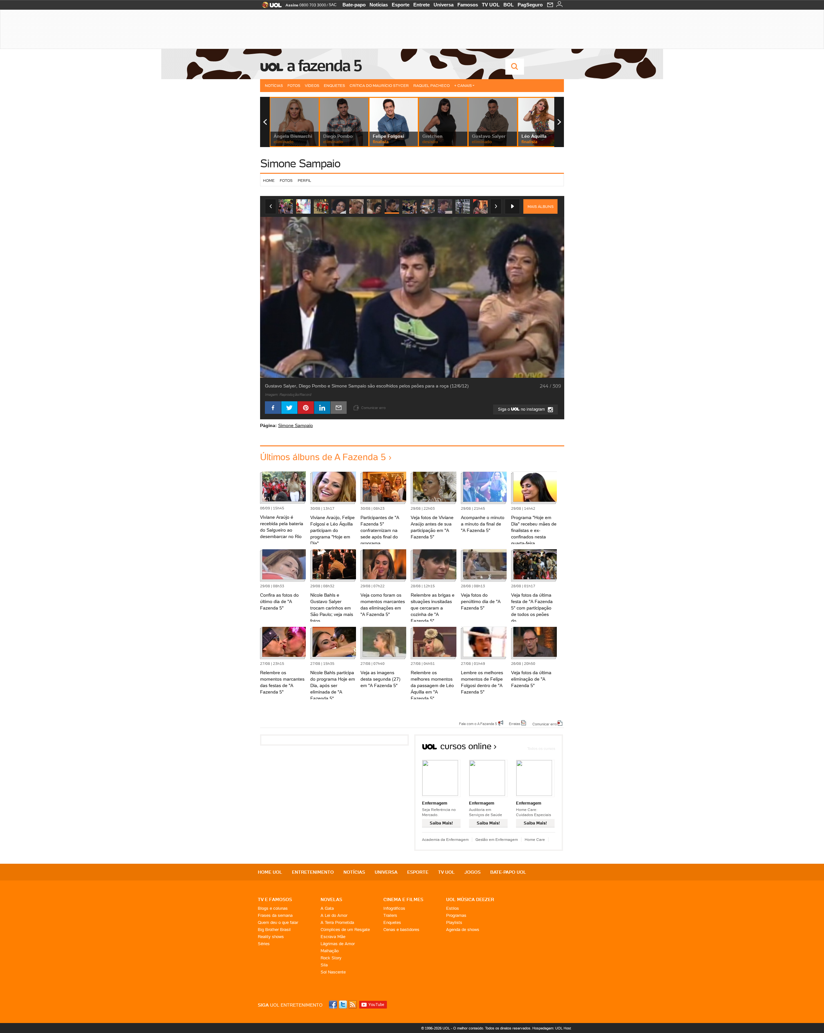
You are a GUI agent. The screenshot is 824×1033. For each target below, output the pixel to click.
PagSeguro (530, 4)
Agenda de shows (462, 929)
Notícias (379, 4)
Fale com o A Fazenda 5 (478, 723)
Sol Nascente (333, 972)
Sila (324, 965)
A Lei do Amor (334, 915)
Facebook (334, 1004)
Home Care (535, 839)
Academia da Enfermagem (445, 839)
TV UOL (491, 4)
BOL (508, 4)
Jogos (472, 872)
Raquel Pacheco (431, 85)
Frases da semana (275, 915)
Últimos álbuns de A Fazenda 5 (323, 456)
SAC (333, 5)
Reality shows (271, 936)
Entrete (421, 4)
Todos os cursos (541, 748)
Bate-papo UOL (508, 872)
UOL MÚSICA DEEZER (470, 899)
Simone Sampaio (300, 163)
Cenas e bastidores (401, 929)
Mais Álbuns (541, 206)
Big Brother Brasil (274, 929)
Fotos (293, 85)
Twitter (343, 1004)
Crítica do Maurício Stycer (379, 85)
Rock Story (331, 958)
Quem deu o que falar (278, 922)
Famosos (467, 4)
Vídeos (312, 85)
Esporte (400, 4)
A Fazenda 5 (324, 66)
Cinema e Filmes (403, 899)
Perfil (304, 180)
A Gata (327, 908)
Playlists (454, 922)
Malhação (330, 951)
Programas (456, 915)
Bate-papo (354, 4)
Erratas (514, 723)
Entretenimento (313, 872)
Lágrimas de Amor (338, 943)
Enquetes (334, 85)
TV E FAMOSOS (275, 899)
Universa (444, 4)
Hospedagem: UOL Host (551, 1028)
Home (269, 180)
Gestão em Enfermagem (496, 839)
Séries (264, 943)
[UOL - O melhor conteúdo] (270, 7)
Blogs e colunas (273, 908)
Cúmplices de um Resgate (345, 929)
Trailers (390, 915)
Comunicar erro (544, 724)
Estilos (452, 908)
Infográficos (394, 908)
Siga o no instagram (522, 409)
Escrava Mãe (333, 936)
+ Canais (463, 85)
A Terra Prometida (337, 922)
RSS (353, 1004)
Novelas (331, 899)
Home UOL (270, 872)
